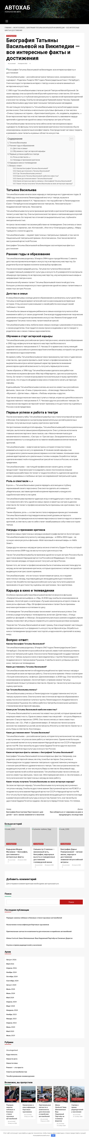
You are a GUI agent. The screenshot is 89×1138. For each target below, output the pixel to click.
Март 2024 (10, 1006)
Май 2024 (10, 997)
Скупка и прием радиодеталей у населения (24, 945)
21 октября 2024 (77, 1116)
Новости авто (11, 1059)
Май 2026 (10, 964)
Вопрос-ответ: (15, 165)
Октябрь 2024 (12, 976)
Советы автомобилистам (16, 1072)
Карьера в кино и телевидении (23, 163)
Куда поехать (11, 1054)
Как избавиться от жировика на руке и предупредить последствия (66, 812)
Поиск (8, 893)
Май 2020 (10, 1031)
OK (53, 1135)
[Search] (82, 21)
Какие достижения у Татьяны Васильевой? (33, 171)
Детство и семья (20, 148)
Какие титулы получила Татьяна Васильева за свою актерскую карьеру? (45, 183)
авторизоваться (52, 884)
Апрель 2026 (11, 968)
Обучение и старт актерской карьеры (29, 151)
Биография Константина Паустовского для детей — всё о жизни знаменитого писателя (25, 812)
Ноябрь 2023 (11, 1014)
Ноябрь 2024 (11, 972)
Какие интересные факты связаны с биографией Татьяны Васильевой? (44, 181)
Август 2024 (11, 985)
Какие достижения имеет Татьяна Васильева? (35, 178)
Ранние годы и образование (21, 145)
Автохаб (17, 7)
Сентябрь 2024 (12, 981)
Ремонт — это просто (14, 1067)
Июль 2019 (10, 1035)
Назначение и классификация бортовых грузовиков (27, 925)
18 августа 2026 (12, 1123)
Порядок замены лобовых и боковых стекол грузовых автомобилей (34, 918)
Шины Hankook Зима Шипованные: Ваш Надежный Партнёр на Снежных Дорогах (39, 938)
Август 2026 (11, 960)
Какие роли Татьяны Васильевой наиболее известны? (38, 176)
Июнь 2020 (10, 1027)
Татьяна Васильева (18, 142)
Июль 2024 (10, 989)
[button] (70, 139)
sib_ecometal (12, 63)
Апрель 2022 (11, 1023)
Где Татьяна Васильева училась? (29, 173)
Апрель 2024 (11, 1002)
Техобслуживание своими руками (20, 1076)
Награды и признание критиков (26, 160)
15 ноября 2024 (61, 1125)
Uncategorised (11, 36)
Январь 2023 (11, 1019)
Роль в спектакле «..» (21, 157)
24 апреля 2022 (22, 63)
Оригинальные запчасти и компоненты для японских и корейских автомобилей (39, 931)
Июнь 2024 (10, 993)
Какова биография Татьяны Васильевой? (32, 168)
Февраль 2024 (12, 1010)
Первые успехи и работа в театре (24, 154)
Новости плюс (12, 1063)
